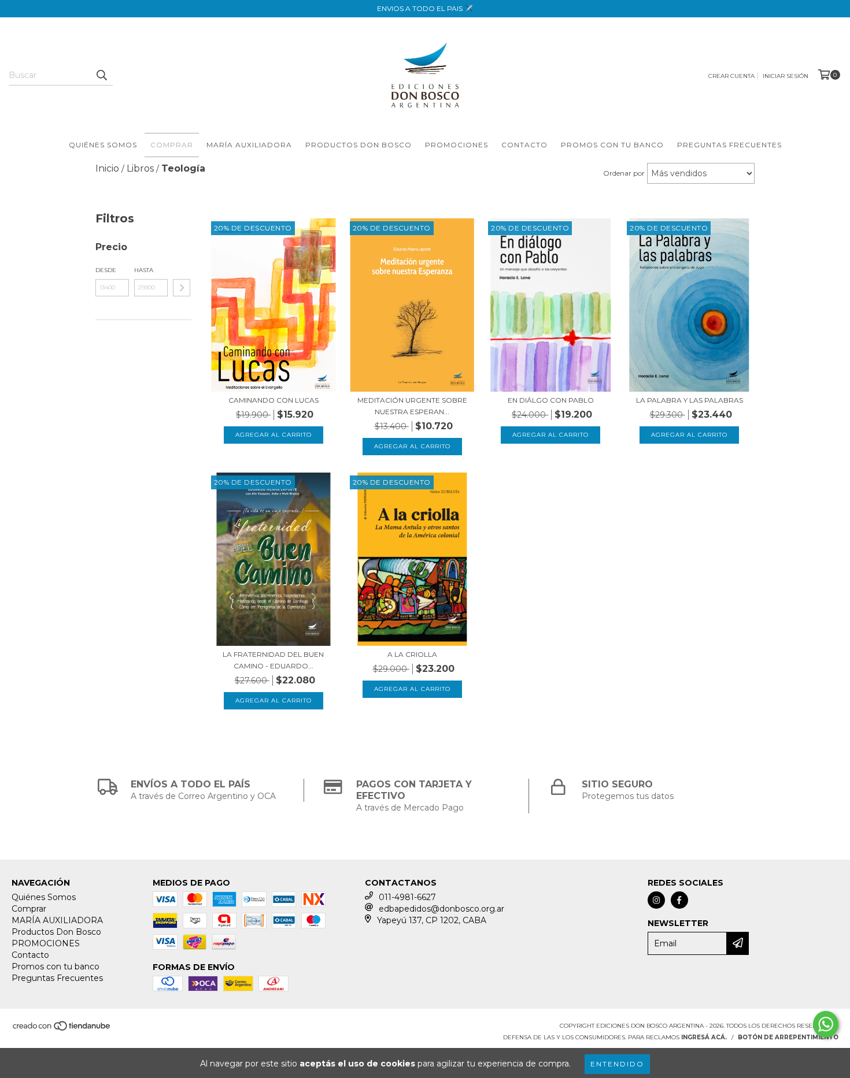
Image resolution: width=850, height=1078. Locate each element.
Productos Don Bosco (358, 144)
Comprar (171, 144)
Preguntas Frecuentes (729, 144)
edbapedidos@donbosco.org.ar (441, 909)
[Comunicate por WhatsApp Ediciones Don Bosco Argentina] (825, 1024)
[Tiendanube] (62, 1029)
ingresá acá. (704, 1037)
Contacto (524, 144)
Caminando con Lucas (273, 400)
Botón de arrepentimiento (788, 1037)
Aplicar (181, 287)
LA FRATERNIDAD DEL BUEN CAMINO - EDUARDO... (273, 660)
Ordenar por (624, 173)
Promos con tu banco (612, 144)
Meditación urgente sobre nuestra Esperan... (412, 406)
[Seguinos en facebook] (679, 900)
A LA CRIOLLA (412, 654)
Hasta (143, 270)
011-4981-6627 (407, 897)
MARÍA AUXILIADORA (249, 144)
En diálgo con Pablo (551, 400)
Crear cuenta (731, 76)
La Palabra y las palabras (689, 400)
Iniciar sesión (785, 76)
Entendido (617, 1064)
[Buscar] (101, 75)
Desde (105, 270)
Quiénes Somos (103, 144)
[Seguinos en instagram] (656, 900)
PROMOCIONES (456, 144)
